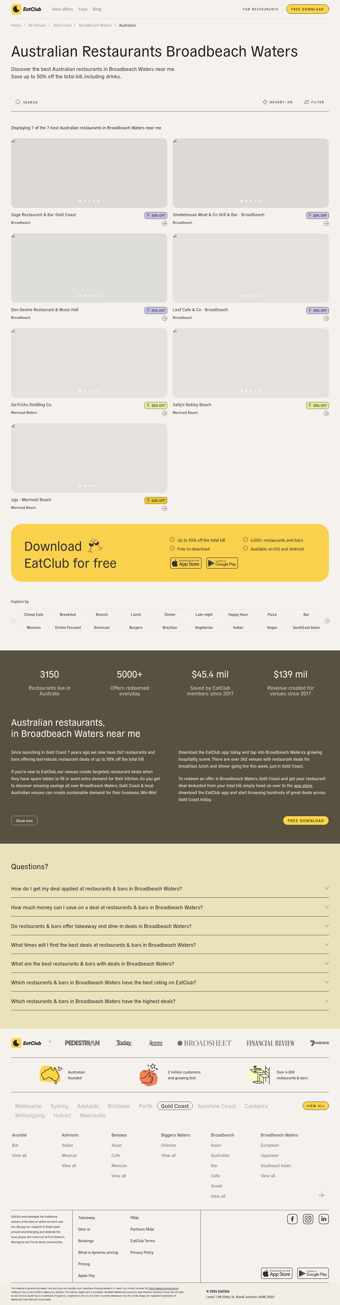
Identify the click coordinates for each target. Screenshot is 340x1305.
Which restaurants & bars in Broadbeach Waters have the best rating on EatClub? (103, 982)
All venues (37, 25)
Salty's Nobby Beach (192, 404)
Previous (13, 620)
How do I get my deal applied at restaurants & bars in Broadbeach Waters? (96, 888)
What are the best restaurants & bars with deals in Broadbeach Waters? (92, 963)
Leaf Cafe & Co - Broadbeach (200, 309)
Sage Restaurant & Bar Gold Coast (43, 214)
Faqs (82, 9)
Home (16, 25)
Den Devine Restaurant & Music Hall (44, 309)
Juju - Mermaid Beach (31, 499)
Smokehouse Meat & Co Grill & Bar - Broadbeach (218, 214)
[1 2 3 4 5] (89, 173)
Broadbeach (20, 222)
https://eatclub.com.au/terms (163, 1288)
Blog (97, 9)
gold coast (62, 25)
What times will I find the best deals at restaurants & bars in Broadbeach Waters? (103, 944)
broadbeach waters (95, 25)
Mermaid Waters (24, 412)
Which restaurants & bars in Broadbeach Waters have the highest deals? (93, 1001)
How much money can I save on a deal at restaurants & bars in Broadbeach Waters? (107, 907)
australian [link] (127, 25)
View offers (62, 9)
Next (327, 620)
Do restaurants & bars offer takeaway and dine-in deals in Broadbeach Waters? (101, 925)
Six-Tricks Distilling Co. (31, 404)
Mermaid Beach (185, 412)
